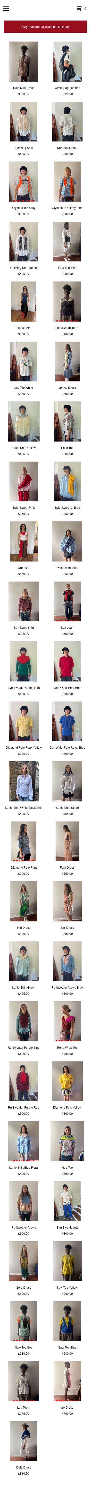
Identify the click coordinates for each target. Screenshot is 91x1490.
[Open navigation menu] (6, 8)
